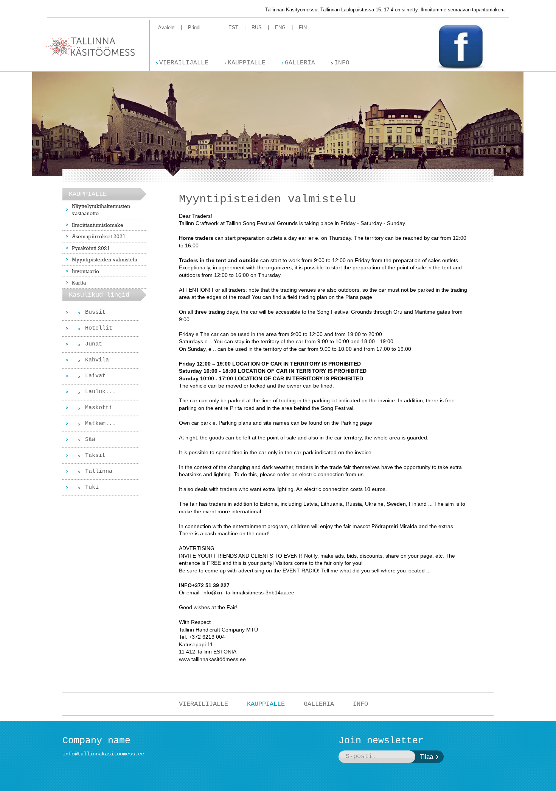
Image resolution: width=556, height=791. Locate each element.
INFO (360, 704)
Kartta (79, 282)
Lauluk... (100, 392)
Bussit (95, 312)
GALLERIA (319, 704)
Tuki (92, 487)
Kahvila (97, 360)
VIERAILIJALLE (203, 704)
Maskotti (98, 408)
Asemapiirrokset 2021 (99, 236)
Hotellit (98, 328)
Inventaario (85, 271)
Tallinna (98, 471)
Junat (93, 344)
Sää (90, 439)
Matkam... (100, 424)
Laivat (95, 376)
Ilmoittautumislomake (97, 225)
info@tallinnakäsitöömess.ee (103, 754)
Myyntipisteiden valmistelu (104, 259)
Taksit (95, 455)
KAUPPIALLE (266, 704)
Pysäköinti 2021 (91, 248)
